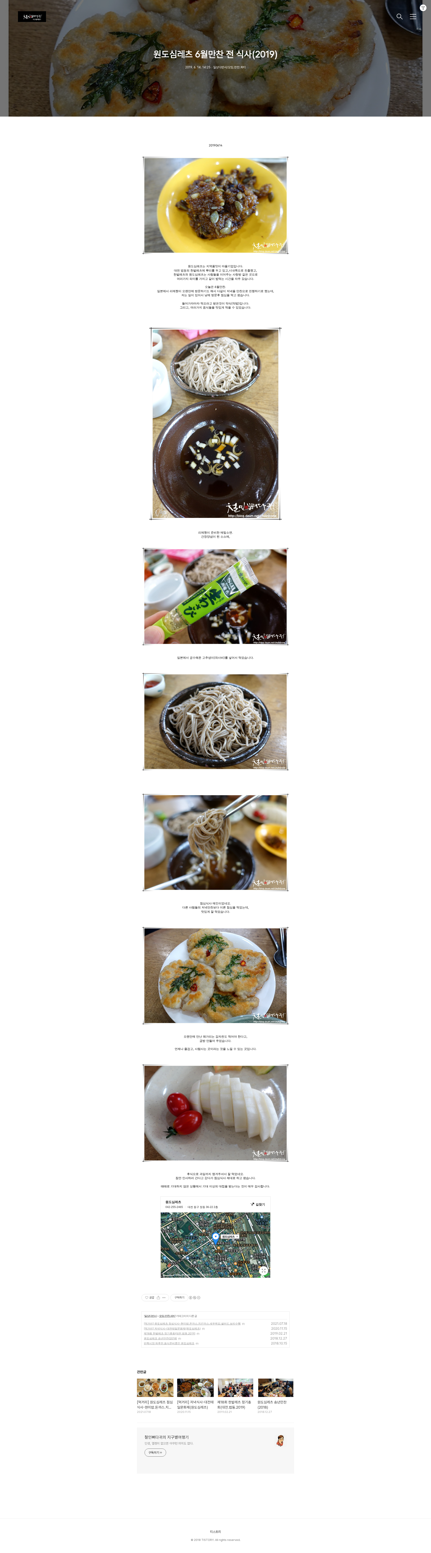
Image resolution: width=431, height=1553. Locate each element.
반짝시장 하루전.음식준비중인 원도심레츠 (169, 1343)
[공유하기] (158, 1297)
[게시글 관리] (164, 1297)
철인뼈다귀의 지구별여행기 (167, 1437)
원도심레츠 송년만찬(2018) (160, 1338)
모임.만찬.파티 (167, 1316)
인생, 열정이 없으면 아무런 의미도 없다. (169, 1443)
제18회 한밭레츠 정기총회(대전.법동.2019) (169, 1333)
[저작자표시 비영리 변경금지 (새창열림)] (194, 1297)
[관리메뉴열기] (423, 7)
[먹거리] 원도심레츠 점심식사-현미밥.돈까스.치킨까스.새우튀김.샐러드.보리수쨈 (192, 1323)
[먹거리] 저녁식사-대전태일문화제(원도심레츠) (172, 1328)
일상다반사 (150, 1316)
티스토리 (215, 1531)
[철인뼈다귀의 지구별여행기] (205, 16)
